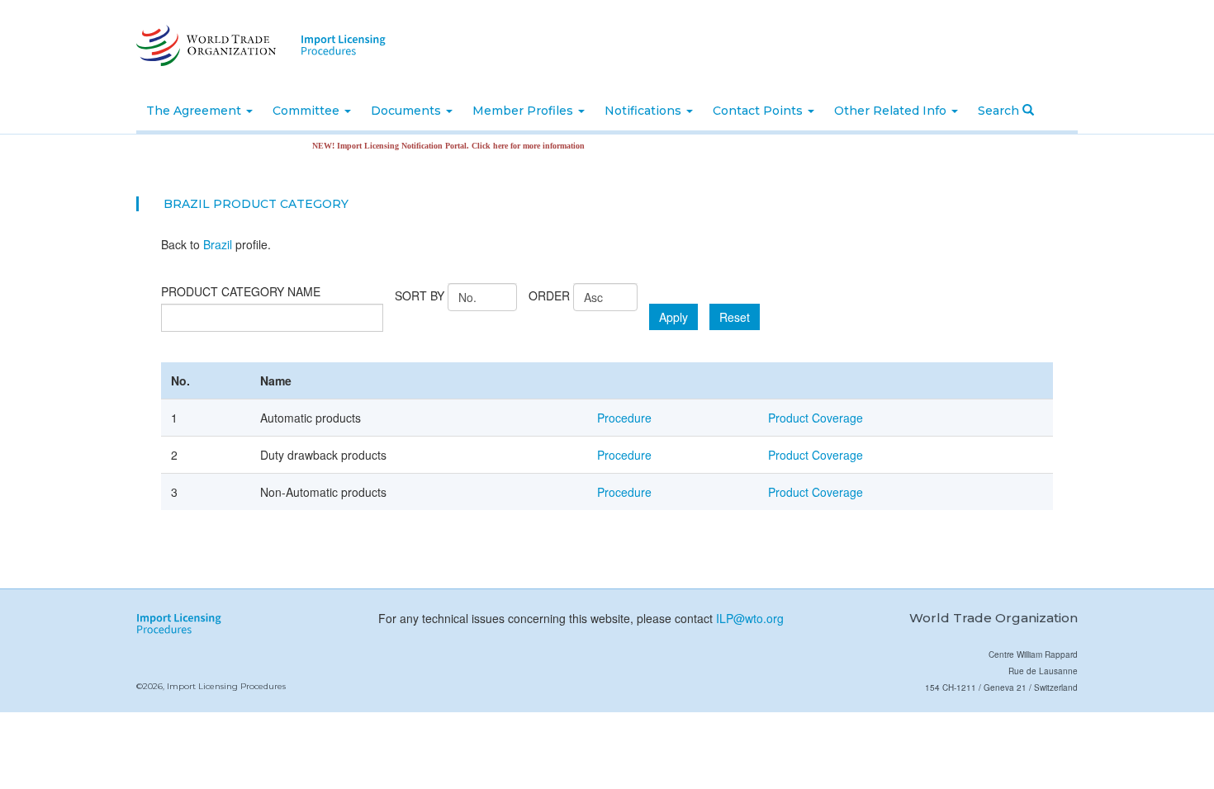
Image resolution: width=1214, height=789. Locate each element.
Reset (734, 317)
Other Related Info (892, 110)
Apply (673, 317)
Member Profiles (524, 110)
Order (549, 295)
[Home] (204, 45)
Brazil (217, 244)
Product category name (240, 291)
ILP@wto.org (750, 618)
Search (1000, 110)
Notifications (645, 110)
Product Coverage (815, 417)
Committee (308, 110)
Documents (407, 110)
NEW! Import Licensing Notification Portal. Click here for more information (435, 145)
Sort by (419, 295)
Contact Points (759, 110)
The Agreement (195, 110)
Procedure (624, 417)
